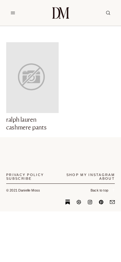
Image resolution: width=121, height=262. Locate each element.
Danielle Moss (60, 13)
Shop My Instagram (90, 175)
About (107, 178)
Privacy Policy (25, 175)
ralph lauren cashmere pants (26, 123)
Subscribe (19, 178)
